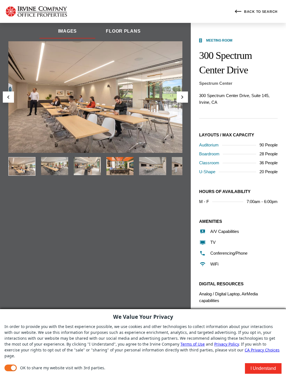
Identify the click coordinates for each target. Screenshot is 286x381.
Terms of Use (192, 344)
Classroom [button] (209, 162)
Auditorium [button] (209, 145)
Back (260, 12)
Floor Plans (123, 31)
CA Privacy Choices (262, 350)
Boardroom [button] (209, 153)
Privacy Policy (226, 344)
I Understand (263, 368)
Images (67, 31)
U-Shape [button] (207, 171)
